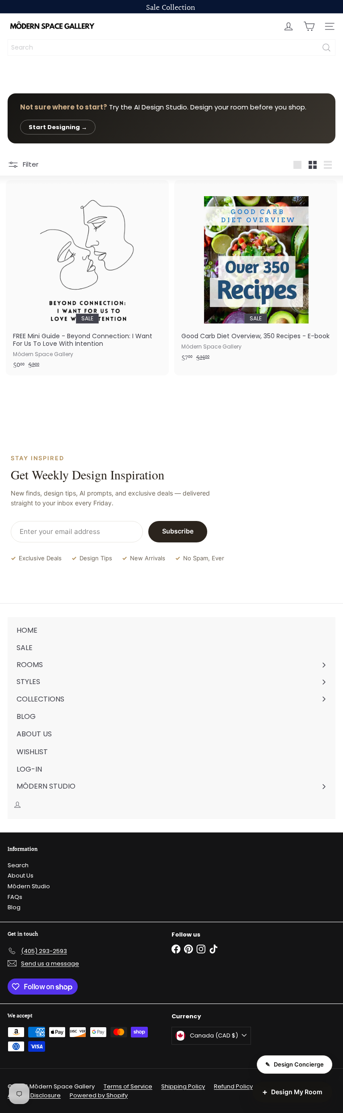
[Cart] (309, 26)
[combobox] (171, 47)
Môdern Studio (29, 886)
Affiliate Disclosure (34, 1095)
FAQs (15, 897)
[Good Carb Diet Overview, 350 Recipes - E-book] (255, 274)
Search (18, 865)
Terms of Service (128, 1086)
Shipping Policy (183, 1086)
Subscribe (178, 531)
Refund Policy (233, 1086)
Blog (14, 907)
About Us (20, 875)
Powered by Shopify (99, 1095)
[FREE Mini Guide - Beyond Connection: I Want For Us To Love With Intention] (87, 277)
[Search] (326, 47)
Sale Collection (170, 7)
